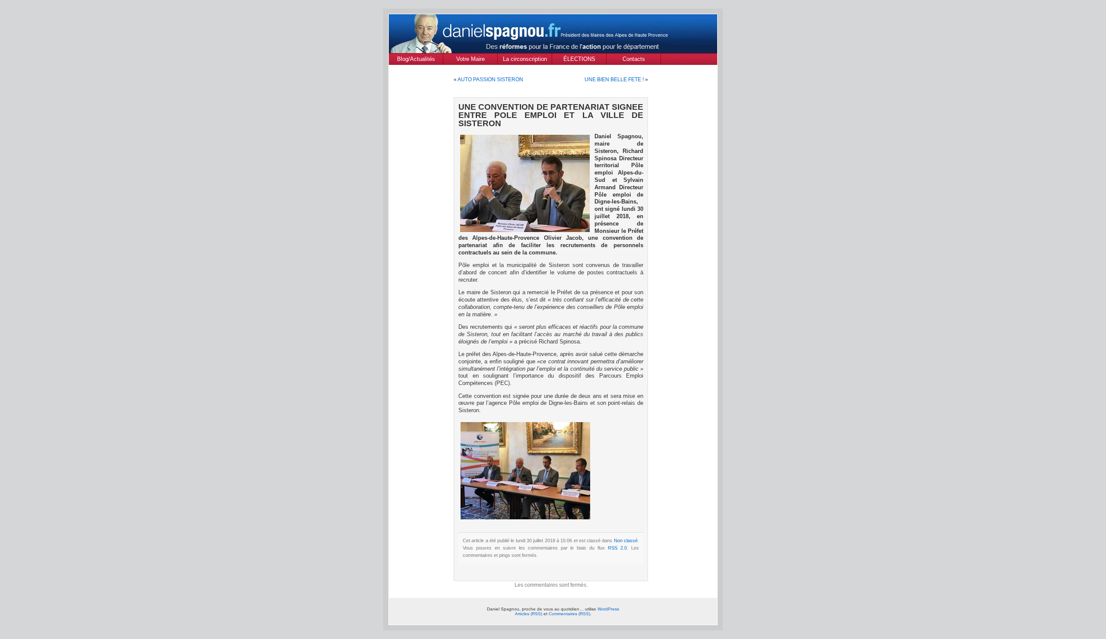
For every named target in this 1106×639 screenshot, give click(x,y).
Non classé (626, 540)
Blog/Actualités (416, 59)
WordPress (608, 609)
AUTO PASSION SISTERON (490, 79)
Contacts (634, 59)
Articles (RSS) (528, 613)
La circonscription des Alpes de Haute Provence (524, 60)
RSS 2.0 (617, 547)
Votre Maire (470, 59)
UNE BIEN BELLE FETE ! (614, 79)
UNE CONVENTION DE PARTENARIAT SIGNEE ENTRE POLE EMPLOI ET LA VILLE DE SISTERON (550, 115)
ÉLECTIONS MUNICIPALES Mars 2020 (579, 60)
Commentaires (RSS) (569, 613)
